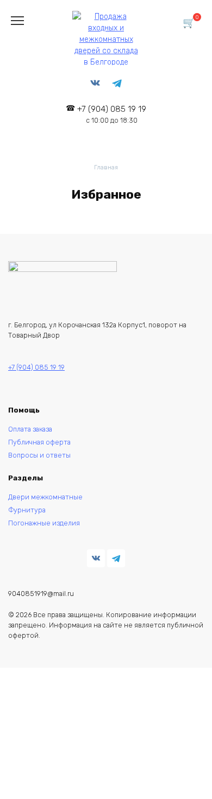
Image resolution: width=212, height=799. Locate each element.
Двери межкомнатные (45, 497)
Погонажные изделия (44, 523)
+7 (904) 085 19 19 (111, 114)
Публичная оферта (39, 442)
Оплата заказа (30, 429)
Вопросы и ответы (39, 455)
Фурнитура (27, 510)
